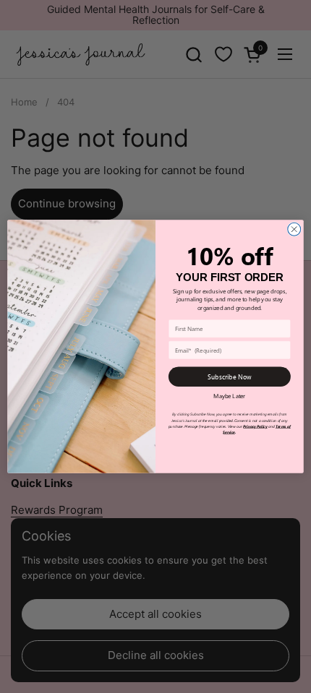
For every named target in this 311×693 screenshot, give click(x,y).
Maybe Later (229, 396)
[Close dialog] (294, 229)
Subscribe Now (230, 377)
